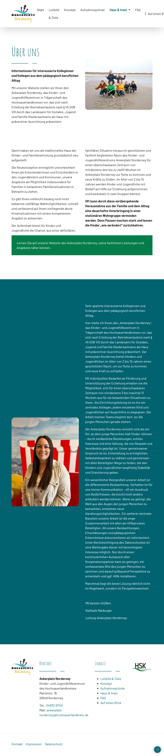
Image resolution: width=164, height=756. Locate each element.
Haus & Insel (109, 693)
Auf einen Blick (110, 703)
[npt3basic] (23, 13)
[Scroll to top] (82, 748)
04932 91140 (54, 705)
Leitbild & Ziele (110, 679)
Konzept (106, 683)
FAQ (103, 698)
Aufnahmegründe (112, 688)
